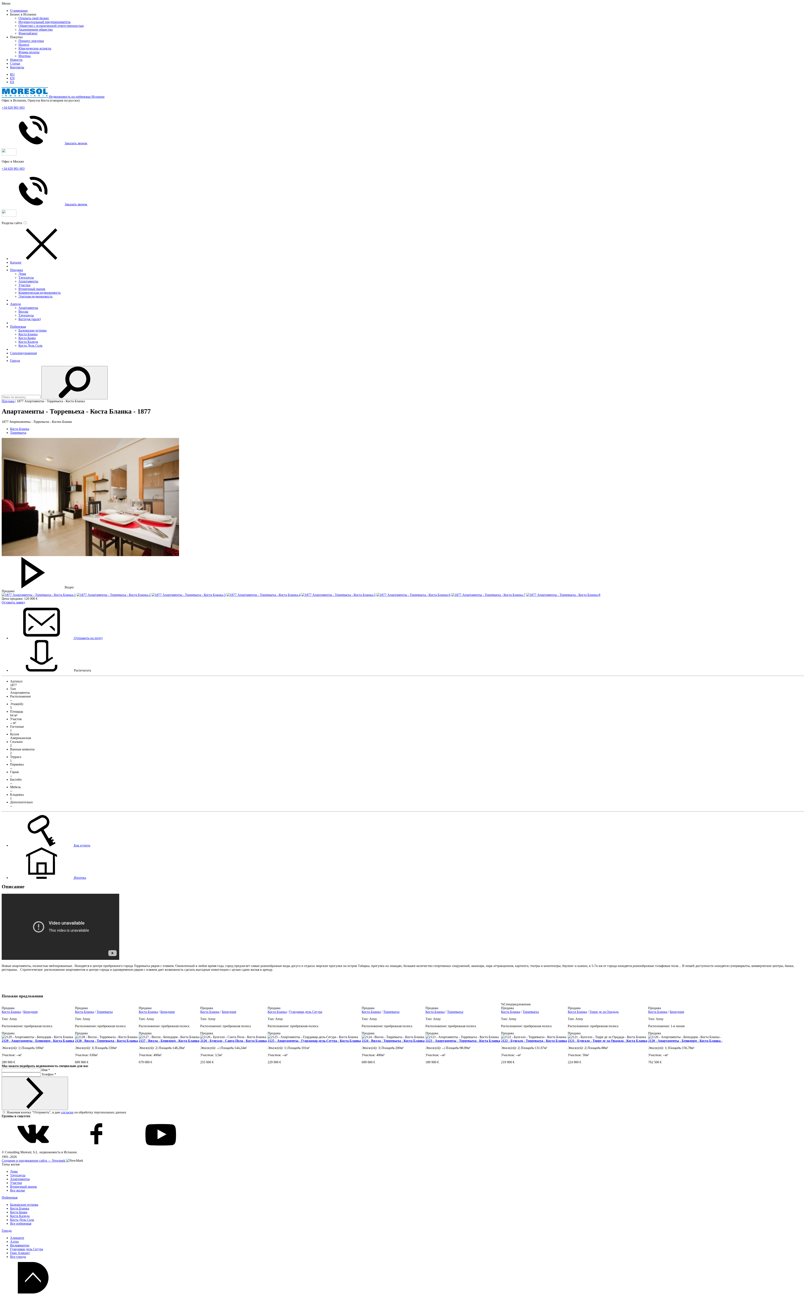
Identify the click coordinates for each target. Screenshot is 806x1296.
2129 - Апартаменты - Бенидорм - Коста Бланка (38, 1041)
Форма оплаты (28, 52)
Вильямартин (19, 1245)
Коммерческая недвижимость (39, 292)
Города (15, 360)
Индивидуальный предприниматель (44, 22)
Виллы (23, 311)
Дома (22, 274)
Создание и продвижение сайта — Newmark (33, 1160)
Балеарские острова (32, 330)
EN (12, 78)
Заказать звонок (76, 143)
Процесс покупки (31, 41)
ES (12, 82)
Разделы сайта (12, 223)
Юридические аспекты (34, 48)
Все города (18, 1256)
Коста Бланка (28, 334)
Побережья (18, 326)
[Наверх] (33, 1292)
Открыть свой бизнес (33, 18)
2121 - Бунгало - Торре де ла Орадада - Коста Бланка (607, 1041)
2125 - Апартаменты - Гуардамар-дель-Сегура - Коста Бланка (314, 1041)
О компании (19, 10)
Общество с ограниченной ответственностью (51, 25)
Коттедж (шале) (29, 319)
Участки (24, 285)
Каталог (16, 262)
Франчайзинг (28, 33)
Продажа (16, 270)
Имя (45, 1070)
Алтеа (14, 1241)
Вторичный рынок (31, 289)
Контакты (17, 67)
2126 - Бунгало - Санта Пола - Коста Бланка (233, 1041)
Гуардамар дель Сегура (305, 1012)
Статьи (15, 63)
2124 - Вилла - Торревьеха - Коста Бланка (393, 1041)
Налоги (23, 44)
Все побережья (20, 1223)
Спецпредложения (23, 353)
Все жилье (17, 1190)
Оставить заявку (13, 602)
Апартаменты (28, 281)
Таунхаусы (26, 277)
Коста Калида (28, 342)
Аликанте (17, 1238)
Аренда (15, 304)
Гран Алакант (20, 1253)
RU (12, 74)
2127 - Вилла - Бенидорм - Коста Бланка (169, 1041)
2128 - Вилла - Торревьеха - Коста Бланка (106, 1041)
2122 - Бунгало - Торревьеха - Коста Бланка (534, 1041)
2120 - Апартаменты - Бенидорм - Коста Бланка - (685, 1041)
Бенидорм (30, 1012)
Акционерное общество (35, 29)
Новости (16, 59)
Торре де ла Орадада (604, 1012)
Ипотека (24, 56)
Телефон (48, 1074)
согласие (67, 1112)
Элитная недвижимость (35, 296)
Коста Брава (27, 338)
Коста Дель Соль (30, 345)
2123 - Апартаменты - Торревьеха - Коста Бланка (462, 1041)
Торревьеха (18, 432)
